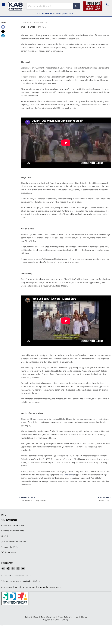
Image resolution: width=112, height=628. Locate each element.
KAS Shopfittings (67, 474)
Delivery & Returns (31, 617)
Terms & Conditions (48, 617)
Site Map (84, 617)
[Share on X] (3, 31)
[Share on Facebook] (3, 27)
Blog (76, 617)
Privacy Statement (64, 617)
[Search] (76, 6)
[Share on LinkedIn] (3, 35)
